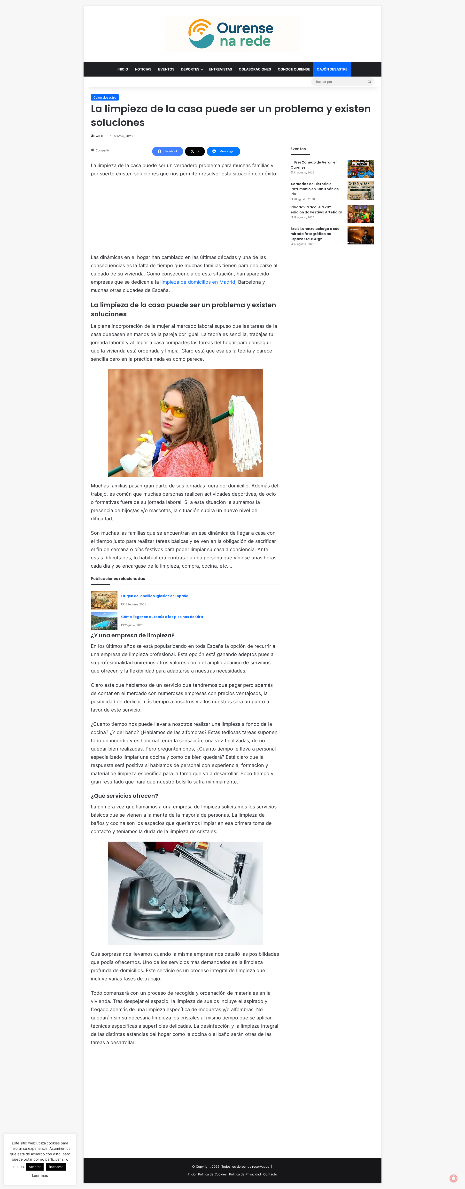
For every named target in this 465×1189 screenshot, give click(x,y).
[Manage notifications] (453, 1178)
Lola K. (99, 136)
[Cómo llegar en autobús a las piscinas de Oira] (104, 621)
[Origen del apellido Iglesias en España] (104, 600)
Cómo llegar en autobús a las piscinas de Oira (162, 616)
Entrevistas (220, 69)
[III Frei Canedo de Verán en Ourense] (361, 169)
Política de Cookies (212, 1174)
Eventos (166, 69)
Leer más (40, 1175)
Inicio (122, 69)
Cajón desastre (332, 69)
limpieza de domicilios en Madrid (197, 282)
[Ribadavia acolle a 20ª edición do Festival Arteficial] (361, 214)
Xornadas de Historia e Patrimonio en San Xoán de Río (315, 188)
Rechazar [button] (56, 1167)
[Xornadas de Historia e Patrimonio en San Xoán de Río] (361, 190)
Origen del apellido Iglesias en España (154, 596)
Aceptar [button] (35, 1167)
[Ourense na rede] (232, 34)
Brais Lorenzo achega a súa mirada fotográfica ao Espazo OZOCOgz (315, 233)
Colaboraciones (255, 69)
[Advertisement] (185, 218)
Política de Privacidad (245, 1174)
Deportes (190, 69)
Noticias (143, 69)
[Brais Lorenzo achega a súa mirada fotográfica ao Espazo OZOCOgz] (361, 235)
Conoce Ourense (294, 69)
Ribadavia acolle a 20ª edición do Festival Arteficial (316, 210)
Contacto (270, 1174)
